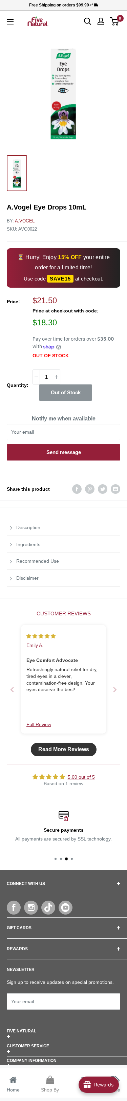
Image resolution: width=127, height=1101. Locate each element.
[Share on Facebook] (77, 489)
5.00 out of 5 (81, 777)
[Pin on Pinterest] (89, 489)
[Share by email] (115, 489)
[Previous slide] (12, 689)
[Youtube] (65, 908)
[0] (114, 21)
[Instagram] (31, 908)
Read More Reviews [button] (63, 749)
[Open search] (87, 21)
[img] (41, 636)
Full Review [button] (38, 724)
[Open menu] (10, 21)
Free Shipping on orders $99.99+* (61, 5)
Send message (63, 452)
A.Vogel (25, 220)
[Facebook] (14, 908)
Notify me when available (64, 418)
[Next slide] (114, 689)
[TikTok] (48, 908)
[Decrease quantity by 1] (36, 377)
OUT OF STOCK (51, 355)
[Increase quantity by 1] (56, 377)
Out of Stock (66, 392)
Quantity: (17, 385)
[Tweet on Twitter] (102, 489)
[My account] (101, 21)
